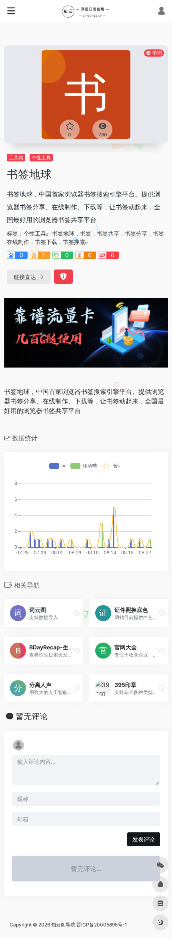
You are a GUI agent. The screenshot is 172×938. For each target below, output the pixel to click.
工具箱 (16, 158)
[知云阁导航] (86, 11)
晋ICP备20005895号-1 (101, 925)
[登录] (161, 12)
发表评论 (143, 839)
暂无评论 (32, 716)
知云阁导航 (63, 925)
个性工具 (41, 158)
